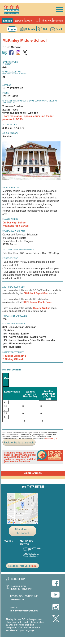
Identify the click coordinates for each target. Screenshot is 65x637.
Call (45, 29)
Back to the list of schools (19, 442)
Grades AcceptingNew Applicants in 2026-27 (15, 73)
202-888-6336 (17, 599)
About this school (11, 187)
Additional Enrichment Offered (18, 249)
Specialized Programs (13, 231)
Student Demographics (13, 323)
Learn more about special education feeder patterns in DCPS (27, 117)
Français (58, 20)
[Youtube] (55, 596)
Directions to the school (22, 531)
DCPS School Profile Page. (37, 302)
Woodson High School (15, 225)
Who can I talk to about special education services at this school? (29, 102)
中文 (36, 20)
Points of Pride (10, 258)
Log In (12, 29)
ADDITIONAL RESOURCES (13, 287)
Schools (30, 29)
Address (6, 85)
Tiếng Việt (45, 20)
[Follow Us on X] (55, 619)
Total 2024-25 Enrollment (15, 316)
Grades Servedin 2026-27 (10, 63)
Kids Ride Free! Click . (22, 565)
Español (19, 20)
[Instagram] (55, 607)
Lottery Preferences (13, 352)
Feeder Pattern (10, 219)
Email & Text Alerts (21, 588)
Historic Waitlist (41, 307)
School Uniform (10, 133)
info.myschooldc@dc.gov (24, 610)
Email (58, 29)
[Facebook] (55, 583)
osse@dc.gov (51, 438)
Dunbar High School (14, 222)
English (7, 20)
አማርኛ (28, 20)
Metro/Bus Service (26, 542)
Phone (5, 93)
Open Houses (33, 473)
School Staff (19, 579)
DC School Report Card (36, 293)
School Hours (9, 124)
